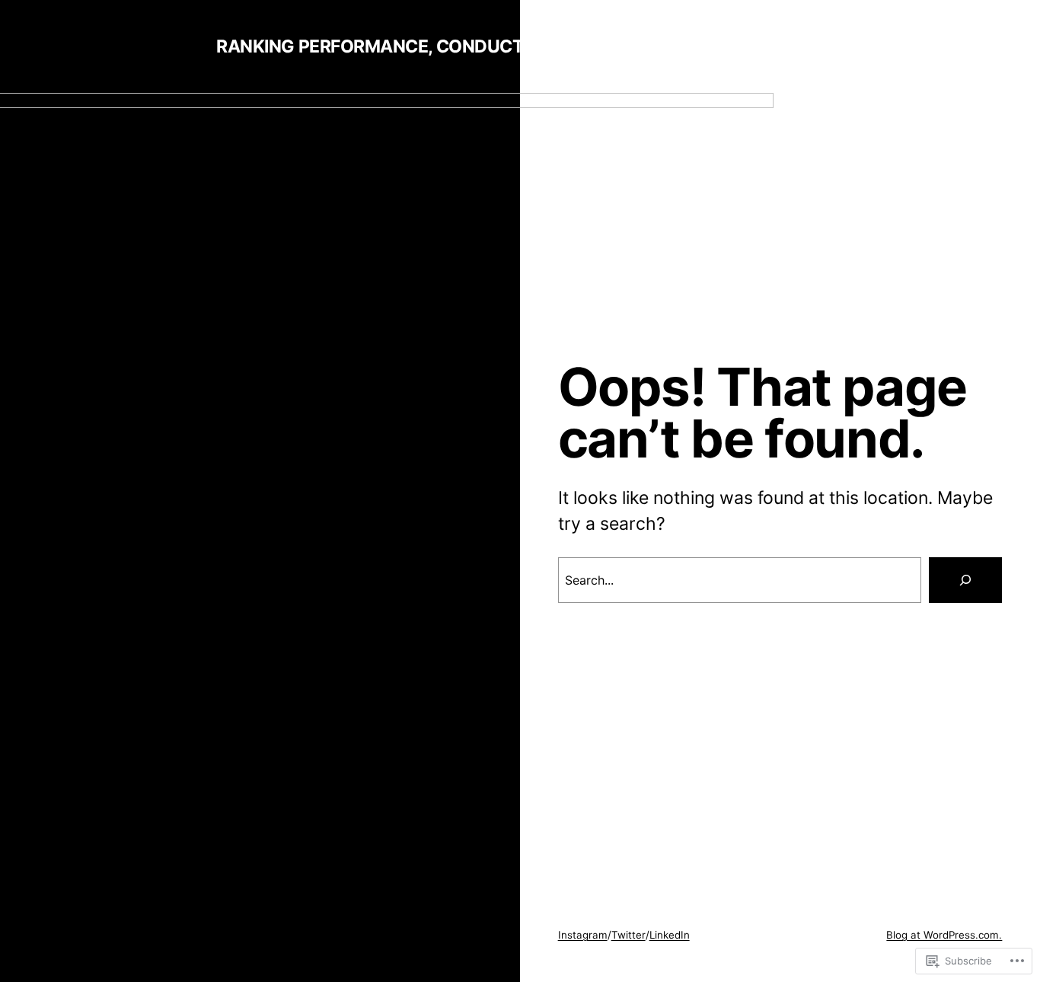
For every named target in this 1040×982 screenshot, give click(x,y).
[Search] (965, 580)
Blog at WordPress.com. (944, 935)
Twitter (628, 935)
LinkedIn (669, 935)
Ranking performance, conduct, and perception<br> (470, 46)
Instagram (583, 935)
